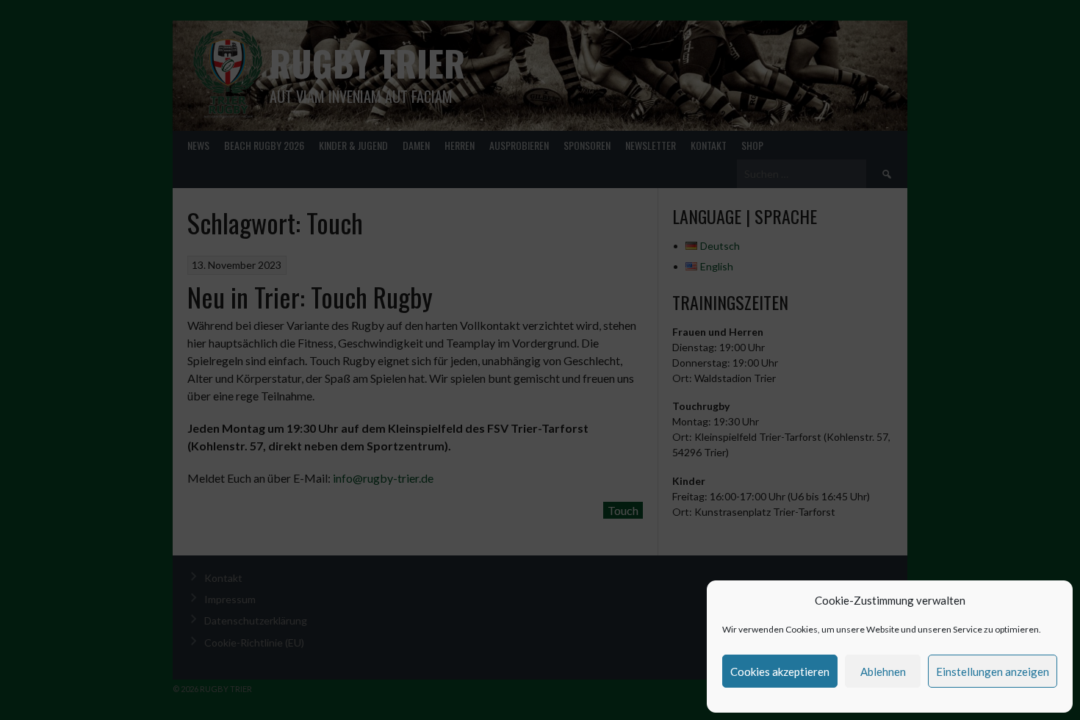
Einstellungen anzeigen (992, 671)
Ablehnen (883, 671)
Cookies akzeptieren (779, 671)
